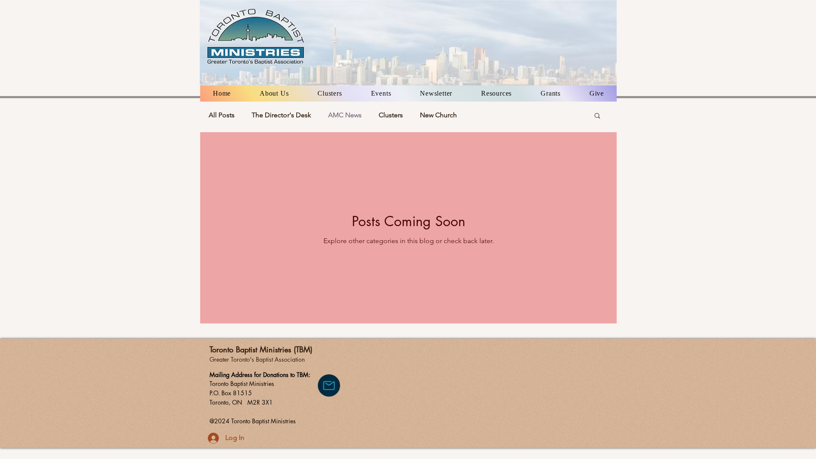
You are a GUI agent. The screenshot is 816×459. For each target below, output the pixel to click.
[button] (274, 93)
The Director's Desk (281, 115)
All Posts (222, 115)
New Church (438, 115)
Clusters (391, 115)
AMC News (345, 115)
